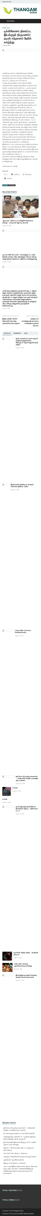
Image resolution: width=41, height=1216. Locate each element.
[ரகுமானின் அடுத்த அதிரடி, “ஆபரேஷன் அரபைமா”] (7, 953)
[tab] (7, 333)
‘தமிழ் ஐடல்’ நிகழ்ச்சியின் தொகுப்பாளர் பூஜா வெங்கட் (20, 1156)
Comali (14, 788)
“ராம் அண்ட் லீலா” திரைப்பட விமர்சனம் (15, 1153)
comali (4, 799)
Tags (25, 333)
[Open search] (36, 21)
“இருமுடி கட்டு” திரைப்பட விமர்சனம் (14, 1163)
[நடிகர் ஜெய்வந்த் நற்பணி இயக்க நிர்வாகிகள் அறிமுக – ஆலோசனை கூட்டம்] (8, 807)
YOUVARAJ (12, 185)
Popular (7, 333)
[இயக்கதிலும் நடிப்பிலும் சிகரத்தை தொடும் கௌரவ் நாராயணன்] (8, 975)
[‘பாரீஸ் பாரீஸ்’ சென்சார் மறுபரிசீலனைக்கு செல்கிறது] (7, 964)
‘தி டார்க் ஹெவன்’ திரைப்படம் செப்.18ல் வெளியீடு (19, 1133)
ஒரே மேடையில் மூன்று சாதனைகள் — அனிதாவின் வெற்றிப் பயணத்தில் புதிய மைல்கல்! (27, 778)
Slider (4, 27)
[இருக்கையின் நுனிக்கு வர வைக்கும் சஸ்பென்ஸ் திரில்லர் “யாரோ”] (5, 485)
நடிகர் (8, 27)
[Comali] (6, 788)
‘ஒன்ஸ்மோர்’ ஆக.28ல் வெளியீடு (13, 1160)
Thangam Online (18, 1211)
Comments (17, 333)
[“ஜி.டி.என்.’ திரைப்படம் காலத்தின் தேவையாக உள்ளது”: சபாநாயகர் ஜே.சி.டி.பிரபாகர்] (20, 207)
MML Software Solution (27, 1213)
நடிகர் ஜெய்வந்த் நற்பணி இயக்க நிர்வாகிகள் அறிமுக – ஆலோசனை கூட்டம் (27, 808)
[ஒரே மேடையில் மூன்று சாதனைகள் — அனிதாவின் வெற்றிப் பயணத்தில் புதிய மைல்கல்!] (8, 776)
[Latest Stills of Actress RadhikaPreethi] (8, 630)
